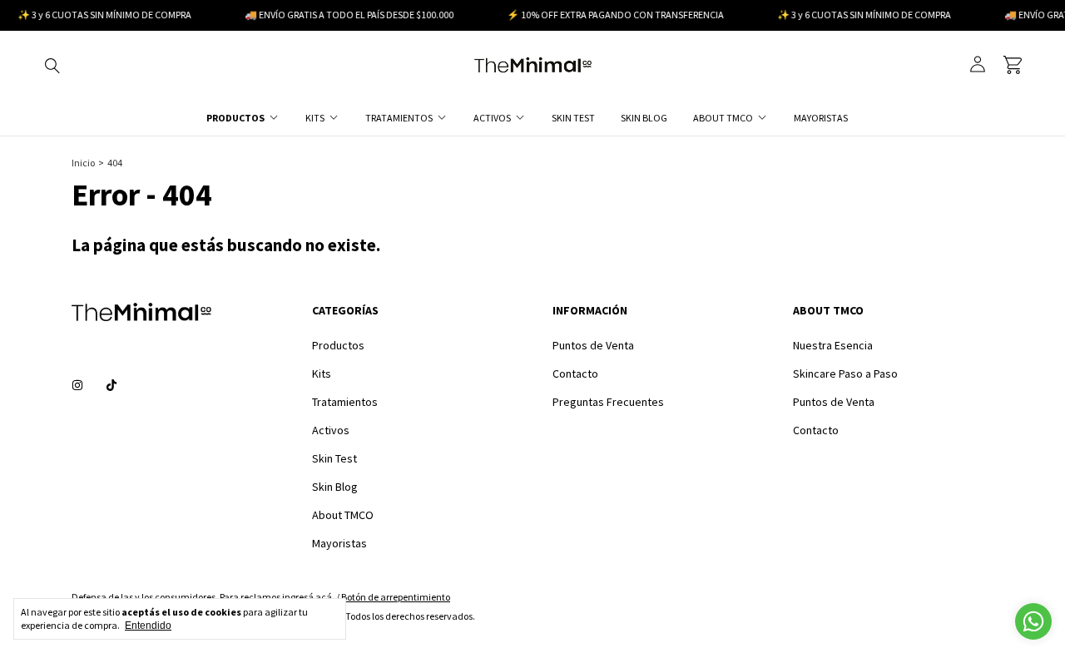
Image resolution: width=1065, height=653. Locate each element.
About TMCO (723, 117)
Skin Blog (644, 117)
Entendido (148, 625)
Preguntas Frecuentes (608, 401)
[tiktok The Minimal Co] (111, 385)
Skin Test (573, 117)
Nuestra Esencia (833, 345)
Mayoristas (821, 117)
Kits (314, 117)
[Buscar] (52, 65)
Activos (492, 117)
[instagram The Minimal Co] (77, 385)
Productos (235, 117)
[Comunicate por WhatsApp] (1033, 621)
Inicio (83, 162)
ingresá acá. (308, 597)
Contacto (575, 373)
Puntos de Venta (593, 345)
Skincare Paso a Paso (845, 373)
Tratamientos (399, 117)
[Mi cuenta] (977, 64)
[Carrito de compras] (1012, 65)
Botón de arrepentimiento (395, 597)
